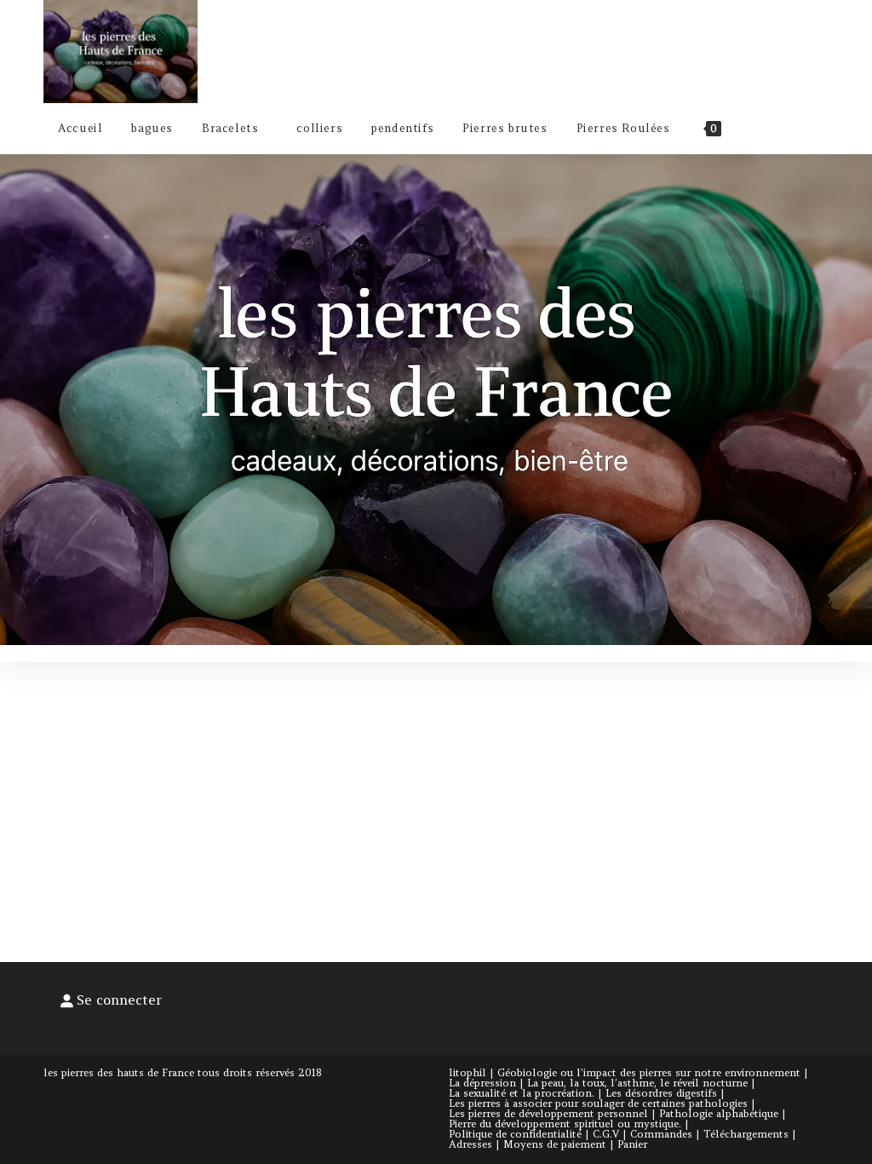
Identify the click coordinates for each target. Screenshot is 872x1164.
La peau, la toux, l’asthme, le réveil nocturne (637, 1082)
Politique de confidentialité (515, 1133)
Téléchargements (746, 1133)
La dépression (482, 1082)
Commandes (661, 1133)
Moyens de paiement (554, 1144)
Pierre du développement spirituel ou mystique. (565, 1123)
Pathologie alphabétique (718, 1113)
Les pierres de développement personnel (548, 1113)
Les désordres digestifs (661, 1092)
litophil (467, 1072)
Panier (632, 1144)
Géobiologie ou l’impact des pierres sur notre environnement (648, 1072)
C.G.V (606, 1133)
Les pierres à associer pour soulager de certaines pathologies (598, 1103)
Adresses (470, 1144)
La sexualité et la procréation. (521, 1092)
